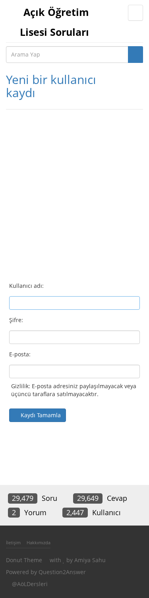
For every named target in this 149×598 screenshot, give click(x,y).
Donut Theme (24, 560)
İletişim (13, 542)
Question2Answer (62, 572)
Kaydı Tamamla (41, 415)
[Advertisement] (74, 192)
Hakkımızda (38, 542)
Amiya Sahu (90, 560)
